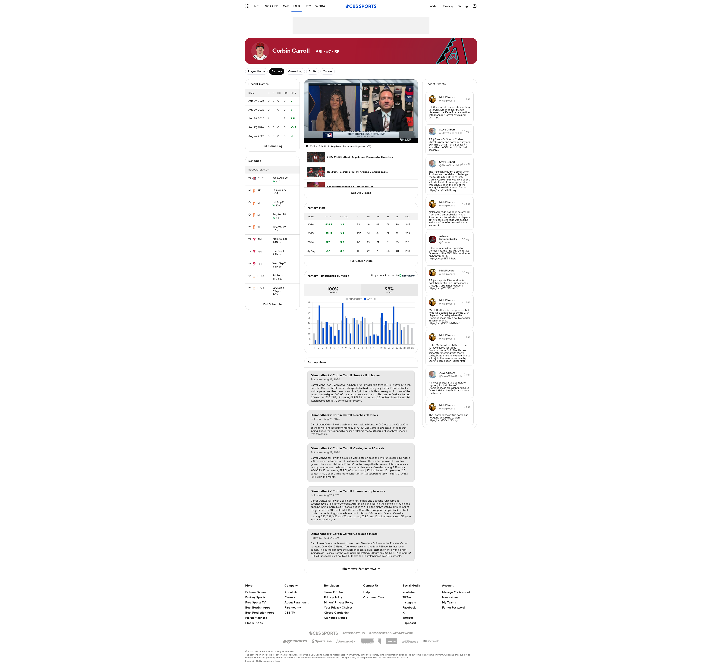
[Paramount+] (346, 640)
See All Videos (361, 193)
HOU (260, 276)
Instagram (409, 602)
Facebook (409, 607)
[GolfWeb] (431, 641)
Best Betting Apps (257, 607)
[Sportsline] (322, 641)
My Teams (449, 602)
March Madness (256, 618)
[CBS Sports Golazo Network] (391, 633)
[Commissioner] (371, 640)
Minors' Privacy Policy (338, 602)
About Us (290, 592)
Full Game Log (272, 146)
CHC (260, 178)
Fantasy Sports (255, 597)
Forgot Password (453, 607)
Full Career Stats (361, 261)
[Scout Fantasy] (410, 641)
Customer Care (373, 597)
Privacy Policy (333, 597)
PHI (260, 239)
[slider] (361, 132)
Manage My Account (456, 592)
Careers (289, 597)
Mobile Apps (254, 623)
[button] (247, 6)
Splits (312, 71)
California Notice (335, 614)
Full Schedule (272, 304)
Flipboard (409, 623)
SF (259, 190)
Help (366, 592)
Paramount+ (292, 607)
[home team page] (254, 178)
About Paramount (296, 602)
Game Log (295, 71)
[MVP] (391, 640)
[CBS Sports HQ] (354, 633)
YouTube (409, 592)
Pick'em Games (255, 592)
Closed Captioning (336, 609)
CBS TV (289, 613)
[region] (361, 111)
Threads (408, 618)
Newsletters (450, 597)
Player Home (256, 71)
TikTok (407, 597)
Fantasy (277, 71)
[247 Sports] (295, 640)
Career (327, 71)
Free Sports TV (255, 602)
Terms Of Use (333, 592)
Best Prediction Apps (259, 613)
